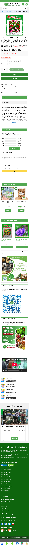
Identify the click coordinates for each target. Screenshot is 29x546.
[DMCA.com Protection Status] (11, 465)
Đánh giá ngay (14, 148)
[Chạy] (3, 370)
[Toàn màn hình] (25, 370)
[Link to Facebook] (2, 524)
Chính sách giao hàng (6, 472)
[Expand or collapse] (26, 102)
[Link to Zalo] (5, 524)
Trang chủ (3, 11)
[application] (14, 365)
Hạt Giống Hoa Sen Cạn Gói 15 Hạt (6, 240)
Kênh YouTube (4, 506)
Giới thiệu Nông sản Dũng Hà (7, 499)
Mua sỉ (14, 74)
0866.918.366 (11, 517)
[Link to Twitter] (9, 524)
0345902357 (11, 392)
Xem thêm (14, 122)
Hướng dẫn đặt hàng (5, 488)
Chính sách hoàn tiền (5, 476)
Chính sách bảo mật (5, 481)
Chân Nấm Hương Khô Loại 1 (21, 201)
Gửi (14, 171)
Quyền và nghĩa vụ (5, 490)
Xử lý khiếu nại (4, 493)
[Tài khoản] (23, 4)
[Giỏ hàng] (26, 4)
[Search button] (26, 8)
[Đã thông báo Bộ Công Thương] (4, 465)
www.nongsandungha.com (11, 462)
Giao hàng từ (3, 61)
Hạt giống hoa (12, 11)
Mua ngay (7, 210)
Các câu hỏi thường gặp (6, 486)
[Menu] (2, 4)
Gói (1, 63)
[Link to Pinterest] (13, 524)
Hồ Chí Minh (20, 89)
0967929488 (11, 398)
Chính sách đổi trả (5, 474)
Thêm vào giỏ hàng (17, 69)
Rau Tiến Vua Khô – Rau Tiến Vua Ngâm (7, 202)
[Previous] (2, 188)
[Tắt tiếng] (23, 370)
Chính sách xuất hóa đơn (6, 479)
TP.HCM (14, 530)
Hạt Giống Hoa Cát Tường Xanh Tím (22, 240)
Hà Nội (15, 89)
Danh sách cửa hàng (5, 510)
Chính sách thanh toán (6, 483)
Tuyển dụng (3, 508)
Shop (7, 11)
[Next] (27, 188)
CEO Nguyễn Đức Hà (5, 501)
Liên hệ (2, 503)
